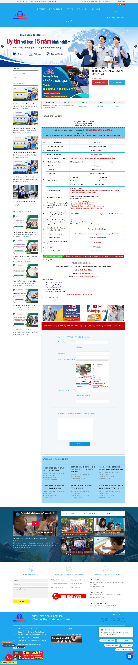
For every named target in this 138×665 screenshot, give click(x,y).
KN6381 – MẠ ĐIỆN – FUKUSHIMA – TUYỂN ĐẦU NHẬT (82, 487)
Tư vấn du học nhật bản (59, 583)
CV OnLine (96, 9)
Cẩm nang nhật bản (57, 587)
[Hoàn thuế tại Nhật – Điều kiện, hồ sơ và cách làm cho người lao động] (25, 271)
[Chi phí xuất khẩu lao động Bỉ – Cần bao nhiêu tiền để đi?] (25, 143)
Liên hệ (69, 21)
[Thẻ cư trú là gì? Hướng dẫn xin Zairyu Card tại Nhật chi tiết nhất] (25, 222)
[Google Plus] (17, 1)
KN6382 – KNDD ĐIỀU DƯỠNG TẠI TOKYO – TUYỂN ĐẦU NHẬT (54, 487)
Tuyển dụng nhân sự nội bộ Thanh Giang (42, 1)
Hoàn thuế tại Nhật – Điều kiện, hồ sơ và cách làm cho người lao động (25, 282)
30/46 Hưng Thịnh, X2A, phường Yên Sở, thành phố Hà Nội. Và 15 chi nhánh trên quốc (32, 634)
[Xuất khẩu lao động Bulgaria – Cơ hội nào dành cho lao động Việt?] (25, 94)
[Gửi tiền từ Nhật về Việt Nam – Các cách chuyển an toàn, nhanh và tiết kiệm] (25, 295)
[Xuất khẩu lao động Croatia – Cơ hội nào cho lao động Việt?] (25, 118)
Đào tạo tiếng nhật (76, 583)
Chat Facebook (9, 645)
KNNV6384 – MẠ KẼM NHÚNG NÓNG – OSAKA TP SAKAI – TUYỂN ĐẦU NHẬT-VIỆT (83, 469)
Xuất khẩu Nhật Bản (19, 74)
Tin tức (70, 9)
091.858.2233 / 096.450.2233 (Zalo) (36, 641)
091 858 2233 (117, 82)
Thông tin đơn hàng (57, 580)
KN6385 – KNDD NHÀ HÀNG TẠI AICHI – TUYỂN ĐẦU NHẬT (53, 469)
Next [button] (135, 46)
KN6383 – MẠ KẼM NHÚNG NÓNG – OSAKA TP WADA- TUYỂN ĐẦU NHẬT (111, 468)
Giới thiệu (41, 9)
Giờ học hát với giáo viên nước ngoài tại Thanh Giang (30, 538)
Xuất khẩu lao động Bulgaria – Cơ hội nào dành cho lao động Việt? (25, 104)
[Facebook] (14, 1)
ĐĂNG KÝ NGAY (100, 82)
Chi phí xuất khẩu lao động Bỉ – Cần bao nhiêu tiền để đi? (24, 153)
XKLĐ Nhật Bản (76, 587)
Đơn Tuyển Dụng (55, 9)
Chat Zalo (7, 642)
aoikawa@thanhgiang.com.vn (31, 644)
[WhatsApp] (26, 1)
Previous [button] (2, 46)
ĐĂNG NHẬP (121, 1)
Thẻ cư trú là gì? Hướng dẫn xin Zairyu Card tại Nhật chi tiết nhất (25, 233)
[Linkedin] (23, 1)
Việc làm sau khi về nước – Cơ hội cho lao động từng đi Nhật (25, 257)
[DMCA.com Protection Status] (19, 647)
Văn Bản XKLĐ (82, 9)
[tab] (71, 513)
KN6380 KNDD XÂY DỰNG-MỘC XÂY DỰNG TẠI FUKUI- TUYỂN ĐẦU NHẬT (111, 487)
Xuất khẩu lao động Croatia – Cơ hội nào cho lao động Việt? (24, 129)
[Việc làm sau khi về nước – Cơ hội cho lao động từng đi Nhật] (25, 247)
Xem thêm (25, 108)
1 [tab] (93, 558)
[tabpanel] (76, 537)
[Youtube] (20, 1)
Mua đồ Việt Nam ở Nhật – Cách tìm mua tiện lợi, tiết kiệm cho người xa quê (25, 330)
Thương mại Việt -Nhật (78, 580)
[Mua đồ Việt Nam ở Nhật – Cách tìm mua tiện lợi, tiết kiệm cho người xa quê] (25, 320)
